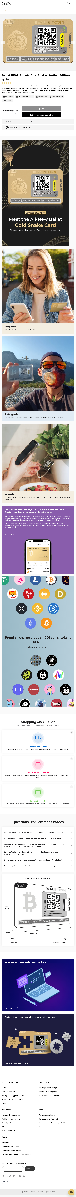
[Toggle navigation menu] (73, 3)
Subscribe (29, 1169)
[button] (7, 83)
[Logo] (6, 3)
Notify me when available (41, 115)
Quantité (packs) (10, 110)
